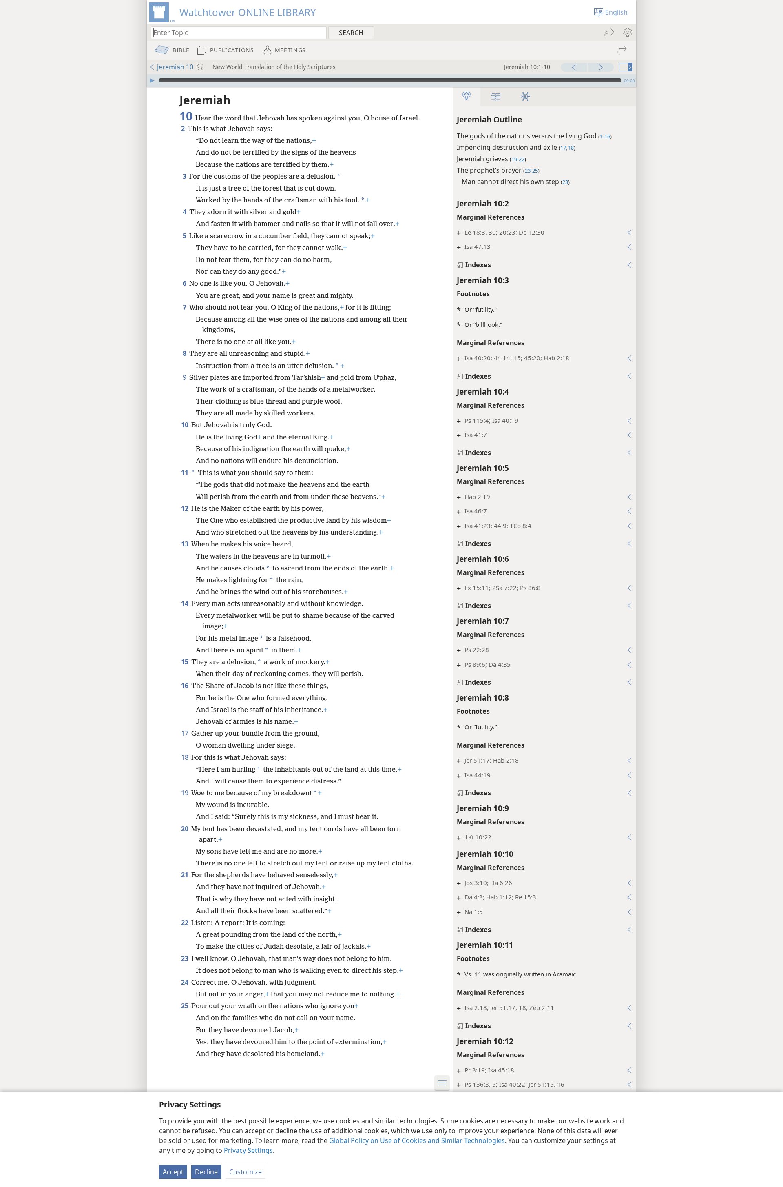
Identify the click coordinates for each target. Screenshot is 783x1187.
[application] (391, 80)
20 (185, 828)
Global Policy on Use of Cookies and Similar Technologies (417, 1140)
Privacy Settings (248, 1150)
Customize (245, 1171)
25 (185, 1005)
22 (185, 922)
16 (185, 685)
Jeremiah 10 (175, 66)
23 (185, 958)
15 (185, 661)
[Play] (152, 80)
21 (185, 874)
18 (185, 757)
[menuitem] (627, 32)
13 (185, 543)
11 (184, 472)
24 (185, 982)
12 (185, 508)
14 (185, 603)
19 (185, 792)
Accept (173, 1171)
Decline (206, 1171)
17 (185, 733)
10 (185, 424)
